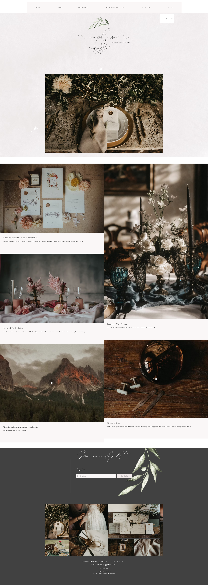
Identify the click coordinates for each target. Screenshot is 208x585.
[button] (59, 7)
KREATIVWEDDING (109, 573)
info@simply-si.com (104, 571)
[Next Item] (158, 529)
